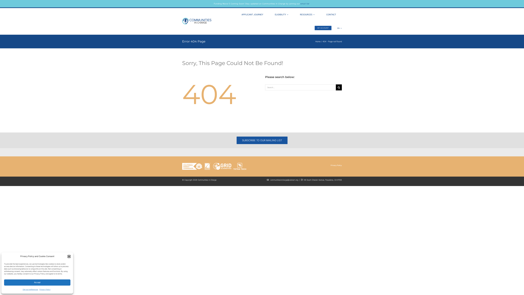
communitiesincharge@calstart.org (284, 180)
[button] (69, 256)
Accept (37, 282)
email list (304, 3)
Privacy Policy (44, 289)
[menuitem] (339, 28)
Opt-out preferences (30, 289)
